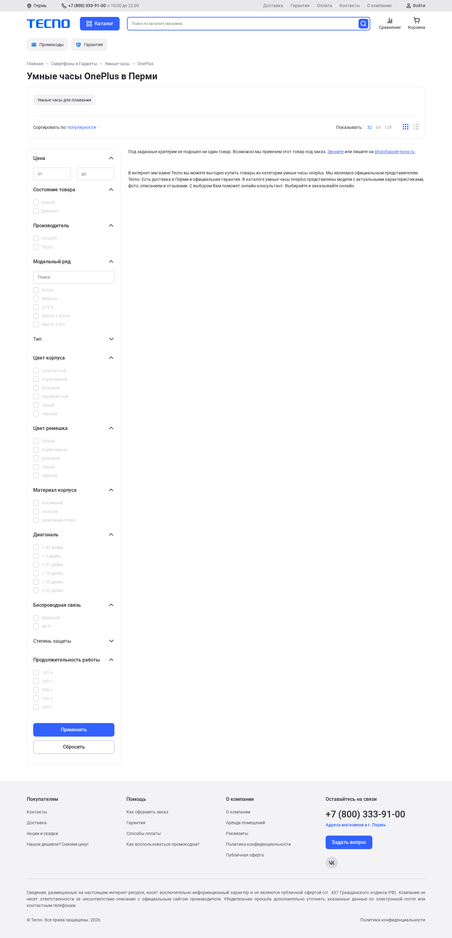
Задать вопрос (349, 842)
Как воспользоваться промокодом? (163, 844)
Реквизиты (237, 833)
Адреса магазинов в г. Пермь (356, 824)
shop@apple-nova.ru (394, 151)
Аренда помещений (245, 822)
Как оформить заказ (147, 811)
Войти (419, 5)
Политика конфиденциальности (258, 844)
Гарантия (300, 5)
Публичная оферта (245, 855)
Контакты (349, 5)
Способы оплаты (143, 833)
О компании (379, 5)
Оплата (324, 5)
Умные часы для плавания (64, 99)
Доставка (273, 5)
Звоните (335, 151)
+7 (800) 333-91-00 (87, 5)
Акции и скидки (42, 833)
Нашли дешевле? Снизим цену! (58, 844)
